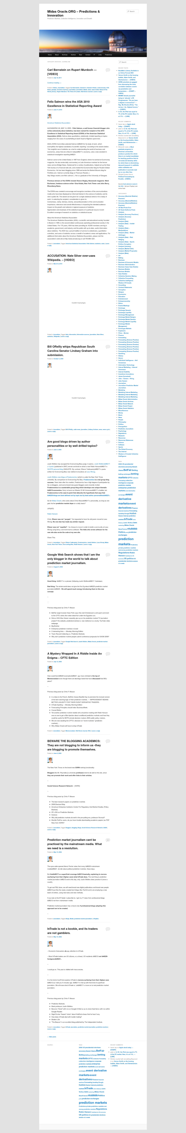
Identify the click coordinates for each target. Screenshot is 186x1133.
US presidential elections (97, 1115)
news (89, 90)
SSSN (105, 828)
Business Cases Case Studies (128, 267)
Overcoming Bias (68, 544)
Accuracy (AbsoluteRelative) (127, 201)
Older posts (51, 1037)
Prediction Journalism (125, 429)
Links (100, 55)
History (120, 356)
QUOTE (50, 469)
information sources (83, 334)
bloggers (68, 828)
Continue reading (54, 82)
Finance (121, 335)
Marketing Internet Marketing (127, 392)
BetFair (127, 470)
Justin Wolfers (91, 542)
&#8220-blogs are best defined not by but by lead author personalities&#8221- (78, 495)
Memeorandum (70, 731)
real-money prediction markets (128, 550)
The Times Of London (73, 92)
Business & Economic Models (128, 262)
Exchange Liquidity (124, 312)
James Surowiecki (124, 376)
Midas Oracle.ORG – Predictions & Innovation (73, 13)
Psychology (122, 431)
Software (121, 445)
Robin (49, 514)
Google (126, 513)
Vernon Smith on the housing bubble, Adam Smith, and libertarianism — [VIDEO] (128, 77)
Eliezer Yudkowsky (71, 542)
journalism (72, 90)
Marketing (121, 390)
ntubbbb (132, 528)
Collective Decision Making (127, 276)
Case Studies (122, 274)
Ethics (55, 88)
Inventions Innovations (126, 374)
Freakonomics (89, 479)
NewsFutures (122, 529)
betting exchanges (124, 474)
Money (120, 413)
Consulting (122, 285)
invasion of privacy (63, 90)
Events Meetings (123, 306)
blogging (74, 828)
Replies (96, 919)
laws (135, 522)
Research (121, 436)
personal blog (58, 469)
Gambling (121, 353)
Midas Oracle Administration (127, 399)
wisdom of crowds (84, 1117)
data (67, 334)
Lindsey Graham (93, 429)
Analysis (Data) (123, 221)
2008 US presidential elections (90, 1047)
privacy (54, 92)
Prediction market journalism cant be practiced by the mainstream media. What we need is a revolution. (74, 844)
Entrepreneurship (124, 301)
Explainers (122, 331)
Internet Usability (124, 372)
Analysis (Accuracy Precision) (128, 214)
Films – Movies (123, 333)
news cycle (106, 429)
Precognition (122, 426)
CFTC (130, 477)
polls (126, 532)
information (72, 334)
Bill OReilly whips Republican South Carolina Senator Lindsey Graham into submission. (72, 350)
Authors (73, 55)
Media (85, 90)
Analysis (121, 212)
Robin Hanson (78, 544)
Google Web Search (72, 641)
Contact (87, 55)
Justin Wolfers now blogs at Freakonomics (62, 477)
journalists (79, 90)
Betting (120, 258)
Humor (120, 358)
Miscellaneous (123, 410)
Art (119, 255)
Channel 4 (83, 88)
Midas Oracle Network (125, 404)
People (120, 420)
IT (94, 55)
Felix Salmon (90, 243)
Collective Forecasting (125, 278)
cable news (76, 429)
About (57, 55)
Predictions (108, 55)
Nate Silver (100, 334)
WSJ (89, 731)
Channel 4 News (92, 88)
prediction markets (102, 1027)
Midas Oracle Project (125, 406)
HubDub (133, 513)
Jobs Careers (122, 381)
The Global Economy (125, 449)
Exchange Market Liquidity (127, 321)
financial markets (123, 511)
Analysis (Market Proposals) (127, 251)
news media (95, 90)
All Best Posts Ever (124, 208)
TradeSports (128, 556)
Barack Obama (91, 1051)
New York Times (57, 544)
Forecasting (122, 337)
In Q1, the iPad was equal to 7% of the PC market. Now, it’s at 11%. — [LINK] (128, 114)
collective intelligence (87, 1061)
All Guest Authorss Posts (126, 210)
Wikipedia (57, 336)
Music (120, 415)
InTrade (68, 1027)
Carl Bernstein (74, 88)
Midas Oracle (56, 500)
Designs (121, 292)
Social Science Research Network (92, 828)
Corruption (122, 290)
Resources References (125, 440)
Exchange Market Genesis (127, 319)
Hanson (54, 514)
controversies (101, 88)
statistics (98, 243)
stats (103, 243)
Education (121, 296)
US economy (102, 1112)
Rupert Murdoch (62, 92)
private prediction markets (127, 548)
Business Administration (126, 264)
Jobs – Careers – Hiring (126, 378)
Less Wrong (91, 472)
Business (121, 260)
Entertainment (123, 299)
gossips (53, 90)
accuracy (128, 466)
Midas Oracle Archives (125, 401)
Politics (120, 424)
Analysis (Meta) (123, 253)
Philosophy (122, 422)
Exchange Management (126, 315)
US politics (128, 558)
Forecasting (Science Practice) (128, 340)
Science (121, 442)
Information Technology (126, 365)
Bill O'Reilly (69, 429)
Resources (121, 438)
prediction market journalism (83, 919)
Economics (122, 294)
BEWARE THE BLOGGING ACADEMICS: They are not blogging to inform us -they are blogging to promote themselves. (74, 745)
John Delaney (97, 1088)
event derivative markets (125, 498)
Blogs (79, 828)
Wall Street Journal (87, 92)
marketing (121, 525)
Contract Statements (125, 287)
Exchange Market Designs (127, 317)
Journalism (61, 88)
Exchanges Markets (124, 328)
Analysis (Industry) (124, 246)
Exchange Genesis (124, 310)
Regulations (122, 433)
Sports (120, 447)
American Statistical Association (58, 123)
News (120, 417)
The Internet (122, 451)
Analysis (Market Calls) (126, 249)
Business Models (124, 269)
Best (80, 55)
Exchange (121, 308)
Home (50, 55)
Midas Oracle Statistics (126, 408)
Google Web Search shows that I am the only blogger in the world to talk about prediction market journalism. (73, 558)
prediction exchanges (90, 1098)
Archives (64, 55)
